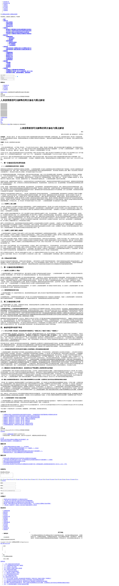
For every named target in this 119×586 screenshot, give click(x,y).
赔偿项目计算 (6, 3)
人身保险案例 (12, 45)
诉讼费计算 (6, 1)
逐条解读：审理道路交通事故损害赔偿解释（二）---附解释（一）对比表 (20, 448)
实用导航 (5, 6)
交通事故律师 (10, 434)
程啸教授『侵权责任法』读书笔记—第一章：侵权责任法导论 (18, 423)
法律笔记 (5, 4)
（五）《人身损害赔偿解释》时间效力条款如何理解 (16, 584)
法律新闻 (5, 10)
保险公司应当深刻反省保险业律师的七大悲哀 (14, 461)
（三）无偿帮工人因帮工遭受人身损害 (12, 568)
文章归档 (5, 526)
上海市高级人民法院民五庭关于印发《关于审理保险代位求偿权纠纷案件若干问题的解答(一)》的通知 (27, 459)
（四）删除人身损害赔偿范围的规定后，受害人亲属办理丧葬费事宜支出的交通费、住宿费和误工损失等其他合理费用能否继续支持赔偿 (36, 582)
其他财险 (8, 65)
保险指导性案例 (13, 42)
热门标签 (5, 7)
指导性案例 (11, 38)
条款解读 (8, 66)
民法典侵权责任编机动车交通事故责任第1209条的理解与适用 (19, 502)
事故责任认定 (9, 55)
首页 (2, 92)
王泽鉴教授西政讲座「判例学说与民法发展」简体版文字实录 (18, 424)
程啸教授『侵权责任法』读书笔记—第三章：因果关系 (16, 420)
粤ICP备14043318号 (5, 543)
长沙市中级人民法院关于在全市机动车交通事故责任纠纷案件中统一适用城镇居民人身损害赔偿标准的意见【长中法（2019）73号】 (35, 464)
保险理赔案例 (9, 40)
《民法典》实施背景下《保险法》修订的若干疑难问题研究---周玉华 (20, 505)
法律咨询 (5, 9)
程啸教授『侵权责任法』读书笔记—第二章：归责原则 (16, 421)
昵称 (2, 483)
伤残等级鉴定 (9, 59)
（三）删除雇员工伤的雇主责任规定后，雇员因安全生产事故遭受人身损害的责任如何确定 (25, 581)
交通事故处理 (9, 53)
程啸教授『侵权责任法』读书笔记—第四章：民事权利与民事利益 (19, 418)
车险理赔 (8, 62)
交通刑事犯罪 (6, 522)
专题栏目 (5, 86)
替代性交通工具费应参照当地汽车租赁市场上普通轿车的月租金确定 (19, 458)
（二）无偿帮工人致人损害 (10, 566)
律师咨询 (3, 561)
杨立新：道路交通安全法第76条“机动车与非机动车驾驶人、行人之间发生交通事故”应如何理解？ (27, 503)
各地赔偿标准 (9, 58)
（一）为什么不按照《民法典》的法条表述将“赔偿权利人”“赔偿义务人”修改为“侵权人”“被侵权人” (27, 578)
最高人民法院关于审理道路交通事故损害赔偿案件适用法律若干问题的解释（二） (23, 451)
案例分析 (5, 512)
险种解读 (5, 518)
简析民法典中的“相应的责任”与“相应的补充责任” (16, 499)
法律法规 (5, 523)
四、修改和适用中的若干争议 (10, 576)
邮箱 (2, 485)
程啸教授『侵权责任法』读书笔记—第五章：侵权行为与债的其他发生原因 (21, 417)
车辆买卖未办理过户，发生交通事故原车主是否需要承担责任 (18, 452)
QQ (1, 490)
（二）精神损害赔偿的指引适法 (11, 574)
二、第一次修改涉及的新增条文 (11, 571)
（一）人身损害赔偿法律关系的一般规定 (13, 565)
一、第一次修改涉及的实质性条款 (11, 564)
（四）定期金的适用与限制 (10, 569)
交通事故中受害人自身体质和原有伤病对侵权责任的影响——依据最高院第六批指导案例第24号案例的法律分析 (30, 414)
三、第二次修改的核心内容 (10, 575)
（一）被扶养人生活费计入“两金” (11, 572)
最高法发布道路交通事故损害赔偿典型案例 (13, 449)
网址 (2, 488)
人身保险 (8, 63)
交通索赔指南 (9, 52)
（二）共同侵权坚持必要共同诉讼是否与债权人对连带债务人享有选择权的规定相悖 (23, 579)
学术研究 (5, 92)
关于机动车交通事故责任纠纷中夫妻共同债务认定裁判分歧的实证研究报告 (21, 416)
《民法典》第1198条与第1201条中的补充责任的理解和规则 (18, 500)
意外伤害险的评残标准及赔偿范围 (11, 462)
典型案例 (11, 39)
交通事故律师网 (13, 14)
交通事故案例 (9, 36)
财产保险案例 (12, 43)
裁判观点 (5, 513)
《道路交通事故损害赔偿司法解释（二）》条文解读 (16, 446)
